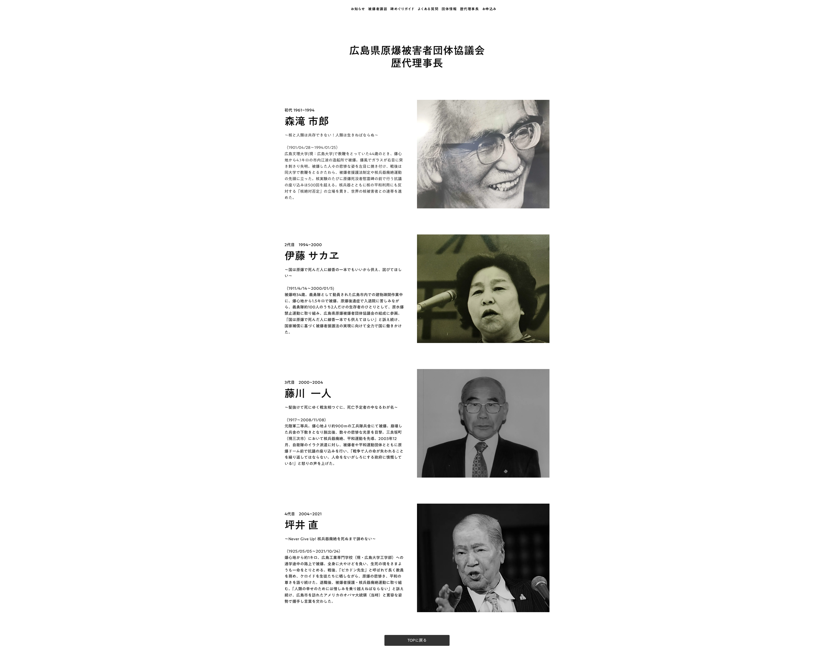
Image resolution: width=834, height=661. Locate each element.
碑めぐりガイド (402, 9)
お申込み (489, 9)
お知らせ (358, 9)
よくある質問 (428, 9)
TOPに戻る (417, 640)
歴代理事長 (469, 9)
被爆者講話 (377, 9)
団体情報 (449, 9)
